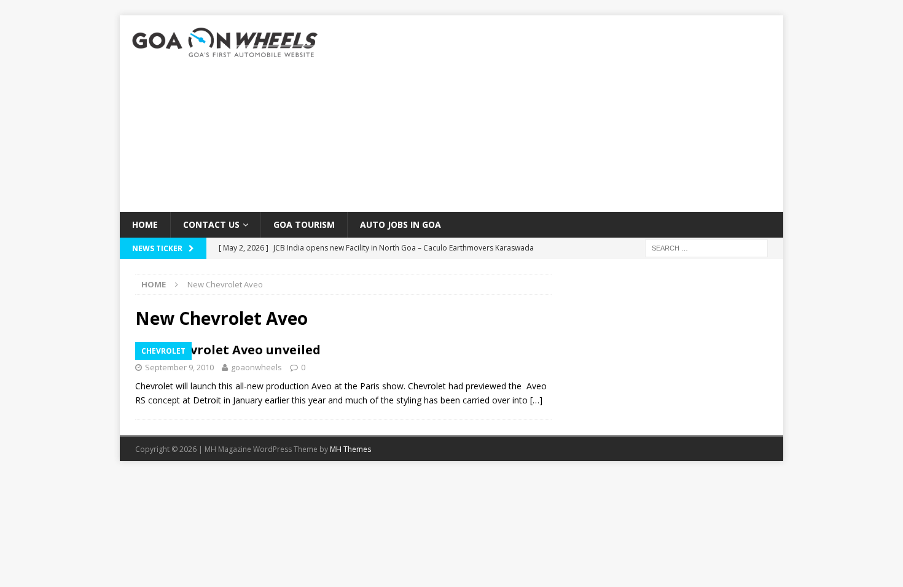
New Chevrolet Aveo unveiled (228, 349)
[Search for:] (706, 248)
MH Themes (350, 449)
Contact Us (211, 224)
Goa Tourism (304, 224)
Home (145, 224)
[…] (536, 400)
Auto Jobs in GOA (400, 224)
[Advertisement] (558, 114)
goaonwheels (256, 367)
